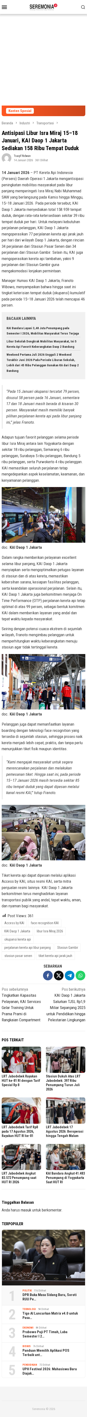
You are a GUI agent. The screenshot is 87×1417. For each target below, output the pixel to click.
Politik (27, 1290)
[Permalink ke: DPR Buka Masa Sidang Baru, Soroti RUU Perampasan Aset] (43, 1257)
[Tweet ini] (59, 975)
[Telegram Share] (69, 975)
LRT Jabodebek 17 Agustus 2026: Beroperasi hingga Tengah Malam (64, 1131)
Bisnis (26, 1346)
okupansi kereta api (17, 939)
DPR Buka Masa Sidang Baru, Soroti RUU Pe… (49, 1297)
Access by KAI (14, 923)
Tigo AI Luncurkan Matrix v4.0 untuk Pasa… (50, 1315)
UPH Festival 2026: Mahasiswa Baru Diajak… (49, 1371)
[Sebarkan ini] (48, 975)
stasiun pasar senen (18, 956)
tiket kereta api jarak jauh (55, 956)
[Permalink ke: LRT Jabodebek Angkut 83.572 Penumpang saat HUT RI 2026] (21, 1157)
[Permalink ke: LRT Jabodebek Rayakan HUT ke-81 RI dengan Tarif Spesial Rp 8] (21, 1060)
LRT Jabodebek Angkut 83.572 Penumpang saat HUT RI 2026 (19, 1177)
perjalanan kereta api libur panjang (27, 947)
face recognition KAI (45, 923)
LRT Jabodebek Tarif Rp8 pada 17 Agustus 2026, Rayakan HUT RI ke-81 (20, 1131)
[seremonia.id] (43, 6)
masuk (26, 1210)
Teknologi (29, 1309)
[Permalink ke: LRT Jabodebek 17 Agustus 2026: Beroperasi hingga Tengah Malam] (65, 1110)
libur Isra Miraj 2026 (50, 931)
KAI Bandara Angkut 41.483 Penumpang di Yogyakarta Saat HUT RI (65, 1177)
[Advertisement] (43, 59)
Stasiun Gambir (67, 947)
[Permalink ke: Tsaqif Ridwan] (6, 157)
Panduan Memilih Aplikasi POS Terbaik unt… (45, 1352)
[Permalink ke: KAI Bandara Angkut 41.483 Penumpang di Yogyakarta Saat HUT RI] (65, 1157)
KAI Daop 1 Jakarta (17, 931)
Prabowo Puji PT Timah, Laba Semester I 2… (44, 1334)
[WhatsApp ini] (80, 975)
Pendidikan (29, 1364)
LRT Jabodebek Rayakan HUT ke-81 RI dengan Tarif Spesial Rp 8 (21, 1080)
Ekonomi (27, 1327)
